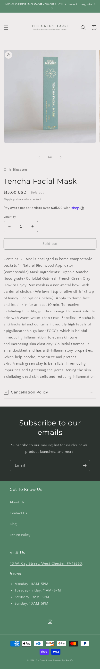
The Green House (44, 660)
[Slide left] (39, 157)
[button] (6, 27)
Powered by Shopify (63, 660)
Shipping (9, 199)
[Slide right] (60, 157)
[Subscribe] (84, 465)
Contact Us (18, 513)
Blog (13, 524)
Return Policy (20, 535)
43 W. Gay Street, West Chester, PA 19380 (46, 563)
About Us (17, 502)
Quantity (10, 216)
